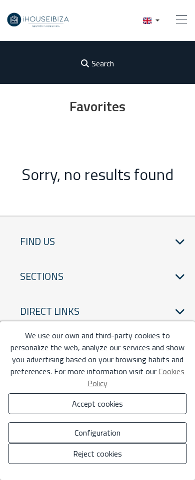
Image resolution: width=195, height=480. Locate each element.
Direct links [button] (50, 311)
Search (103, 63)
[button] (151, 20)
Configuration (97, 433)
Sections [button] (41, 276)
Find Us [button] (37, 241)
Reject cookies (97, 454)
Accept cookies (97, 404)
